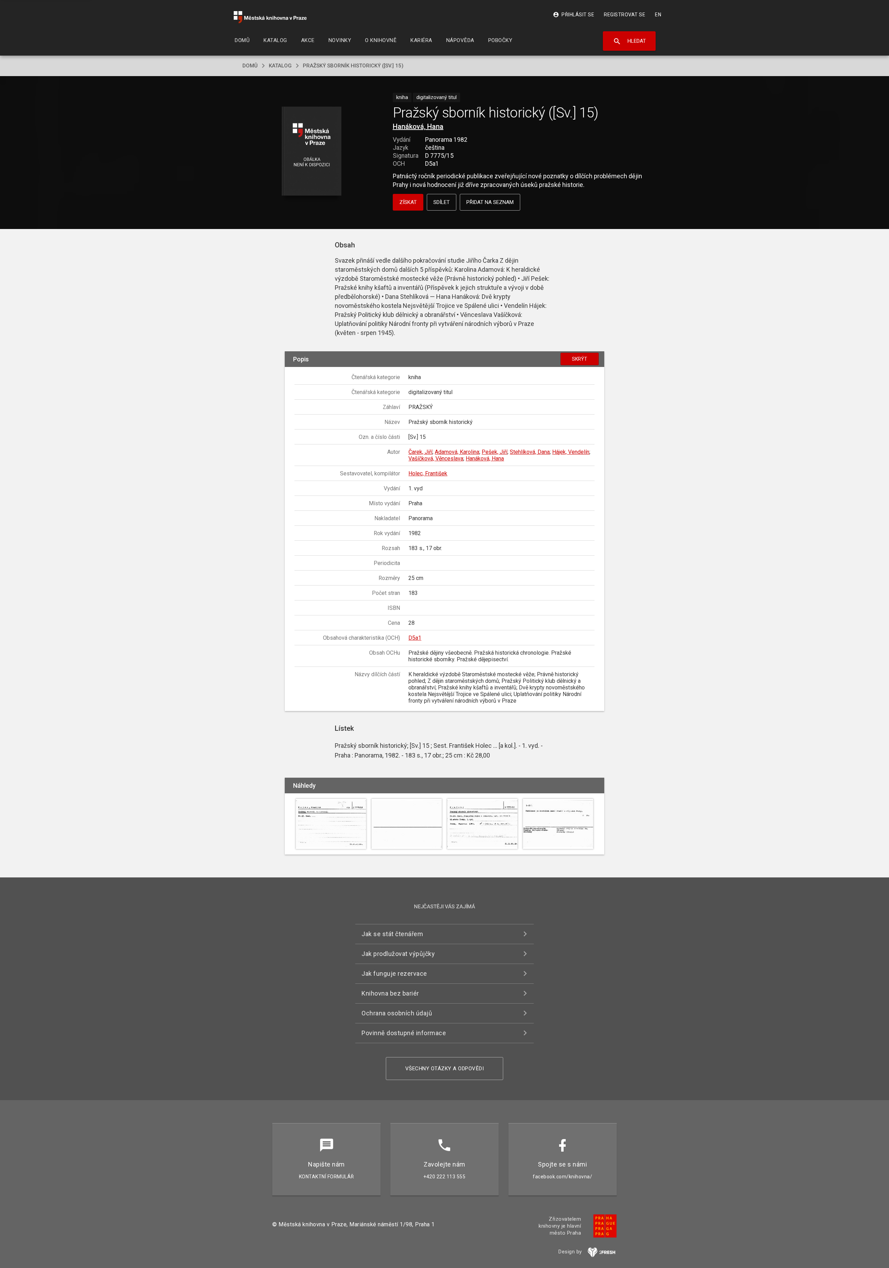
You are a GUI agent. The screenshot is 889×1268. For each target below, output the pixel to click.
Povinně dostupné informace (404, 1033)
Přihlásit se (573, 14)
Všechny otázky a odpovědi (444, 1068)
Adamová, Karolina (457, 452)
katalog (280, 66)
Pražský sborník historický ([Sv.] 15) (353, 66)
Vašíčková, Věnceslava (435, 458)
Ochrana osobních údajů (397, 1013)
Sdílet (441, 202)
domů (250, 66)
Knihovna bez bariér (390, 993)
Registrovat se (624, 14)
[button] (311, 151)
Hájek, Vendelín (570, 452)
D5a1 (414, 638)
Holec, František (427, 473)
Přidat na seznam (490, 202)
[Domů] (270, 17)
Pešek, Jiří (494, 452)
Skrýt (579, 359)
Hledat (629, 41)
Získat (408, 202)
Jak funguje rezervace (394, 973)
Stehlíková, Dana (530, 452)
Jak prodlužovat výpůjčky (398, 953)
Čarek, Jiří (420, 452)
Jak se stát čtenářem (392, 934)
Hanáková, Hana (418, 126)
